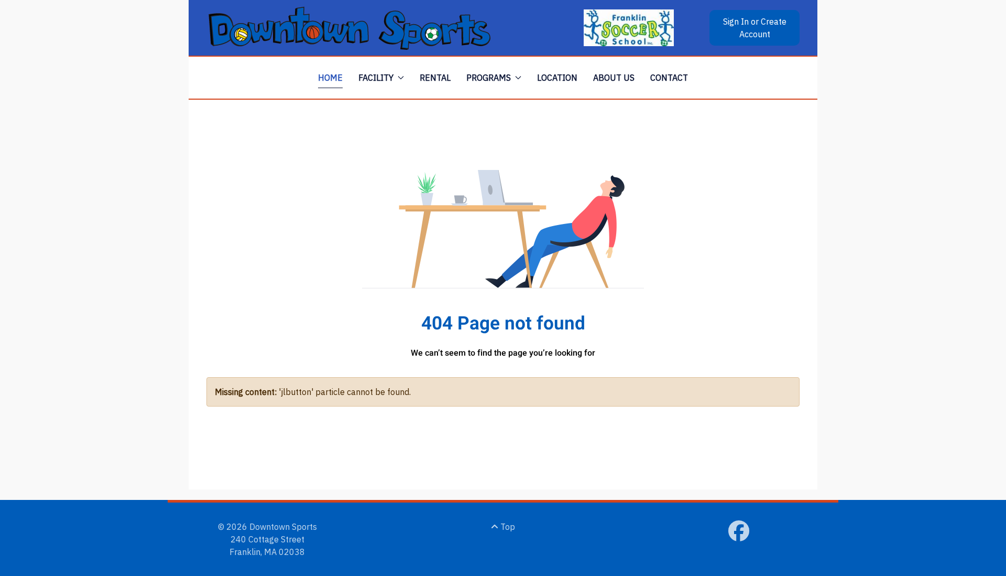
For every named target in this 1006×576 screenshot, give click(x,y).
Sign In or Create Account (754, 27)
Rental (435, 77)
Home (330, 77)
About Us (614, 77)
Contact (669, 77)
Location (557, 77)
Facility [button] (375, 77)
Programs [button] (488, 77)
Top (506, 526)
